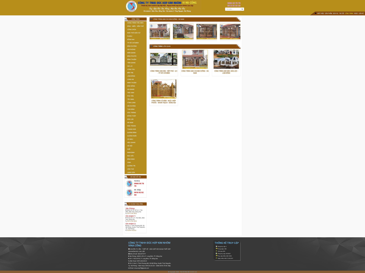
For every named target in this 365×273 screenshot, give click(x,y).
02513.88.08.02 (142, 261)
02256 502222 (131, 230)
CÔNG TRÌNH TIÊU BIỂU (135, 23)
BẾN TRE (130, 73)
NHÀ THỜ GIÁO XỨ (133, 33)
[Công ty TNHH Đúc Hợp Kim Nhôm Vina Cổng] (163, 6)
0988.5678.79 (160, 265)
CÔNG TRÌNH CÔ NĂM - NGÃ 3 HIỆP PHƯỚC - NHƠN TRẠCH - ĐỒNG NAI (164, 102)
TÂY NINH (130, 99)
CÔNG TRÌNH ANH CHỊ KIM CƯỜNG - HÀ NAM (195, 72)
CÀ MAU (130, 139)
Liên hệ (361, 13)
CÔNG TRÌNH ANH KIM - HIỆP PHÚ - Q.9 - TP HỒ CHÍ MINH (163, 72)
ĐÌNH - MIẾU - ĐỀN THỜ (135, 26)
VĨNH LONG (131, 103)
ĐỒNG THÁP (131, 116)
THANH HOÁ (131, 129)
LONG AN (130, 79)
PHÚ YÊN (130, 96)
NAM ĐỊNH (130, 152)
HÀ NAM (130, 122)
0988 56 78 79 (233, 3)
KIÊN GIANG (131, 53)
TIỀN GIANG (131, 63)
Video (356, 13)
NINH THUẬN (131, 83)
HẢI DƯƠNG (131, 106)
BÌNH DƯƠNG (132, 46)
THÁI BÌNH (130, 109)
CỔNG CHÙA (131, 29)
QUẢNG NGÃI (131, 136)
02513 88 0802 (132, 213)
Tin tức (341, 13)
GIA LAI (129, 66)
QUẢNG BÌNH (131, 132)
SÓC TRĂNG (131, 112)
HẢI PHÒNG (131, 49)
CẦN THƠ (130, 169)
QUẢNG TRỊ (131, 166)
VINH (129, 162)
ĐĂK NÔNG (131, 86)
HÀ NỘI (129, 146)
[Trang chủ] (315, 13)
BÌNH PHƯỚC (131, 56)
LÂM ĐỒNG (131, 76)
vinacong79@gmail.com (141, 268)
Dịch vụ (335, 13)
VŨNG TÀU (131, 69)
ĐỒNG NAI (130, 39)
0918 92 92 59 (233, 5)
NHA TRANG (131, 126)
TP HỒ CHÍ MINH (133, 43)
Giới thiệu (320, 13)
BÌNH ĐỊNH (131, 159)
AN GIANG (130, 89)
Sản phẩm (328, 13)
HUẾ (128, 149)
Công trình (349, 13)
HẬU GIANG (131, 142)
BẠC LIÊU (130, 156)
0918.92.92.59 (150, 265)
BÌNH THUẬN (131, 59)
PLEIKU (129, 36)
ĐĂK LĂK (130, 119)
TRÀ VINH (130, 93)
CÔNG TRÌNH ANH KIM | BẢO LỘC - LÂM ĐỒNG (226, 72)
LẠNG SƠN (131, 172)
